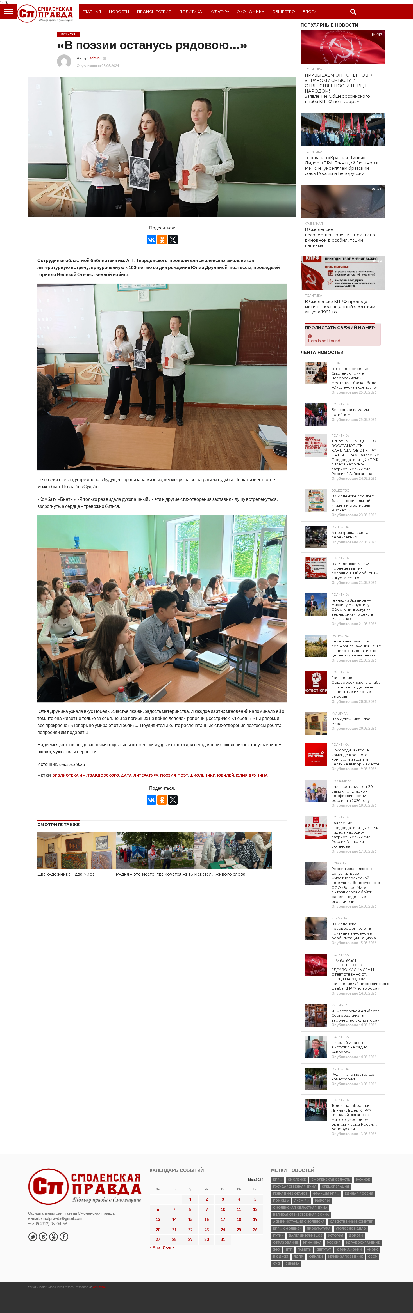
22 (190, 1229)
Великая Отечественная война (301, 1214)
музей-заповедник (345, 1257)
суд (276, 1264)
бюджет (280, 1257)
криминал (312, 1243)
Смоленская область (330, 1179)
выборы (322, 1200)
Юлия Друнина (252, 775)
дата (126, 775)
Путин (278, 1236)
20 (158, 1229)
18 (239, 1219)
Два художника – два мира (66, 874)
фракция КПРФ (326, 1193)
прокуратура (318, 1229)
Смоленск (297, 1179)
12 (255, 1209)
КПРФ (277, 1179)
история (335, 1236)
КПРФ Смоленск (287, 1229)
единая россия (359, 1193)
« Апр (155, 1247)
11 (239, 1209)
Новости (119, 11)
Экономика (250, 11)
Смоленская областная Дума (300, 1207)
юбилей (225, 775)
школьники (202, 775)
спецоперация (335, 1186)
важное (363, 1179)
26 (255, 1229)
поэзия (168, 775)
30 (206, 1239)
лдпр (298, 1257)
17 (223, 1219)
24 (223, 1229)
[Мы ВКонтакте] (42, 1236)
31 (223, 1239)
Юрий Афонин (349, 1250)
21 (174, 1229)
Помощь (281, 1200)
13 (158, 1219)
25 (239, 1229)
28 (174, 1239)
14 (174, 1219)
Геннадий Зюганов (290, 1193)
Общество (283, 11)
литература (145, 775)
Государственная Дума (294, 1186)
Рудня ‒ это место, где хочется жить (154, 874)
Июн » (168, 1247)
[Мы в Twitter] (32, 1236)
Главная (92, 11)
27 (158, 1239)
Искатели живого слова (219, 874)
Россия (334, 1243)
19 (255, 1219)
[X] (173, 239)
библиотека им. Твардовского (85, 775)
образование (285, 1243)
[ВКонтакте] (151, 239)
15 (190, 1219)
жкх (276, 1250)
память (304, 1250)
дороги (356, 1236)
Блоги (310, 11)
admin (94, 58)
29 (190, 1239)
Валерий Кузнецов (306, 1236)
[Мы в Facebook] (63, 1236)
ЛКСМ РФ (301, 1200)
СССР (372, 1257)
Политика (190, 11)
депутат (323, 1250)
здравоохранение (363, 1243)
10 (223, 1209)
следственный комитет (351, 1222)
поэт (183, 775)
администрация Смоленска (298, 1222)
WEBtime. (99, 1287)
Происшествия (154, 11)
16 (206, 1219)
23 (206, 1229)
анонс (372, 1250)
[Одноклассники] (162, 239)
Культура (220, 11)
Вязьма (292, 1264)
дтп (288, 1250)
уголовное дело (351, 1229)
